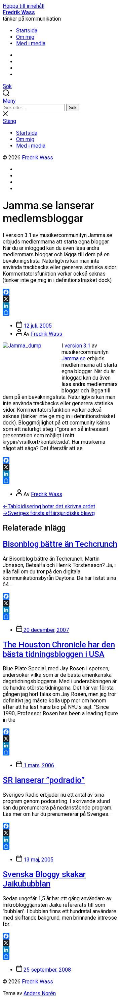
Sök (73, 107)
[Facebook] (60, 292)
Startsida (26, 30)
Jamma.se (74, 358)
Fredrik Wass (19, 12)
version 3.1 (77, 345)
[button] (60, 101)
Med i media (30, 43)
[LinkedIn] (60, 305)
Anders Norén (40, 993)
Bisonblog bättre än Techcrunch (60, 544)
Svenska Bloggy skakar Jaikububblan (44, 879)
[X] (60, 299)
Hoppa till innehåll (23, 6)
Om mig (25, 37)
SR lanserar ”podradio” (44, 780)
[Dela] (60, 312)
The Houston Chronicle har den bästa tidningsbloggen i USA (59, 649)
